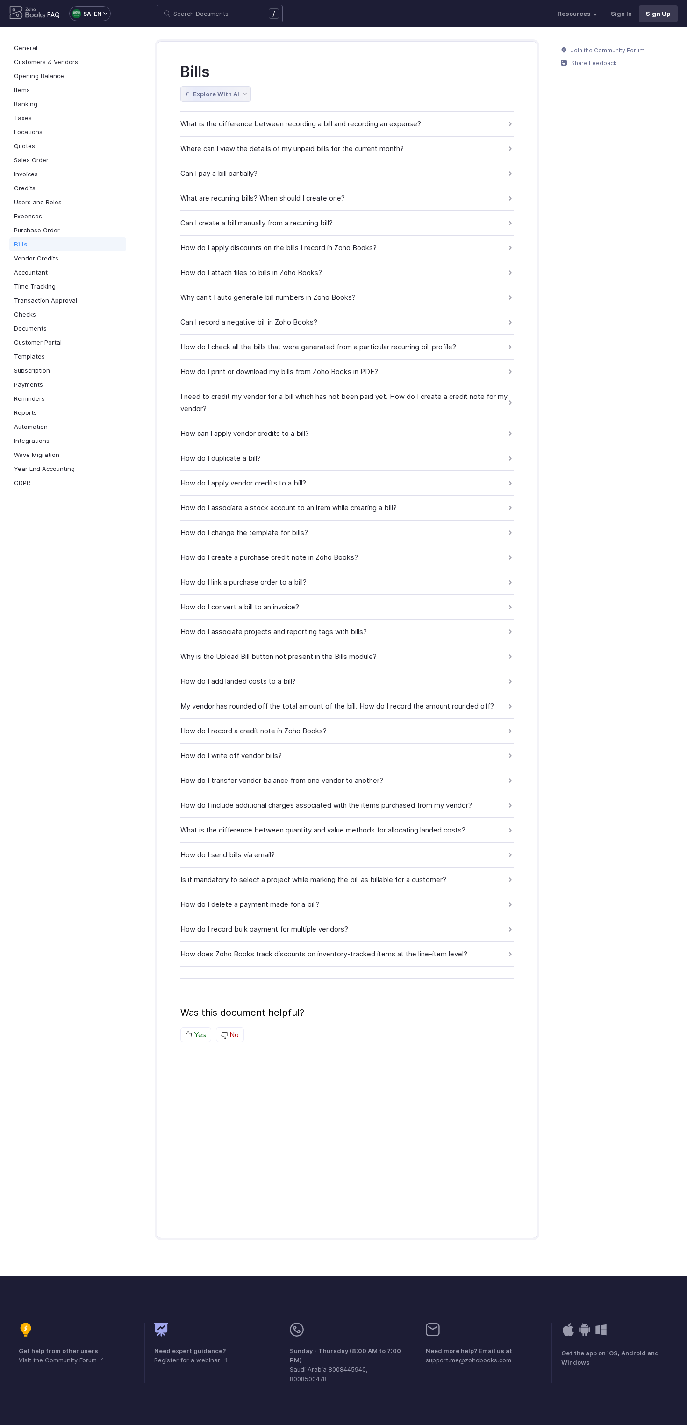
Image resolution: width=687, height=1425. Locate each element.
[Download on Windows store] (601, 1334)
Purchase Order (37, 230)
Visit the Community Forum (59, 1360)
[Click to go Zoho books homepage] (27, 13)
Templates (29, 356)
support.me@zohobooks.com (468, 1360)
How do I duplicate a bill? (220, 458)
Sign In (621, 13)
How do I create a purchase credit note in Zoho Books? (269, 557)
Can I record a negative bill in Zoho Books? (248, 322)
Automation (31, 426)
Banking (25, 104)
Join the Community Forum (607, 50)
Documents (30, 328)
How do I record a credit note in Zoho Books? (253, 730)
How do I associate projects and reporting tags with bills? (273, 631)
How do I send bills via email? (227, 854)
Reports (25, 412)
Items (22, 90)
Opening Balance (39, 76)
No (233, 1034)
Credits (25, 188)
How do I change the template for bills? (244, 532)
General (25, 47)
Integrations (32, 440)
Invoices (26, 174)
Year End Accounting (44, 468)
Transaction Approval (45, 300)
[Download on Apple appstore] (585, 1334)
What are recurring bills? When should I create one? (262, 198)
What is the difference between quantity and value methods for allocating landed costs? (322, 829)
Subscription (32, 370)
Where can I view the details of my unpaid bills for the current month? (292, 148)
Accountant (31, 272)
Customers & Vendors (46, 61)
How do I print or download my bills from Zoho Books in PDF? (279, 371)
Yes (199, 1034)
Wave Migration (36, 454)
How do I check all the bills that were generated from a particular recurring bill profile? (318, 346)
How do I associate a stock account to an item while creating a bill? (288, 507)
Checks (25, 314)
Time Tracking (35, 286)
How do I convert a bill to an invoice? (239, 606)
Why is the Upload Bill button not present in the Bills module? (278, 656)
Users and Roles (38, 202)
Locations (28, 132)
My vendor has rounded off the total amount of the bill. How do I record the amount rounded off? (337, 706)
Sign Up (658, 13)
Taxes (23, 118)
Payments (28, 384)
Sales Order (31, 160)
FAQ (53, 15)
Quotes (24, 146)
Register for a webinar (188, 1360)
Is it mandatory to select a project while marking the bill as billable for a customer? (313, 879)
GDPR (22, 482)
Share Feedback (593, 62)
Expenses (28, 216)
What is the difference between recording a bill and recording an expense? (300, 123)
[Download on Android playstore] (568, 1334)
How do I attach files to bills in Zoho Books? (251, 272)
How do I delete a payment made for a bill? (250, 904)
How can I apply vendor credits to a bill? (244, 433)
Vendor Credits (36, 258)
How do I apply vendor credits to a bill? (243, 482)
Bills (21, 244)
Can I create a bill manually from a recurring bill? (256, 222)
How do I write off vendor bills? (231, 755)
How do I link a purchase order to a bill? (243, 582)
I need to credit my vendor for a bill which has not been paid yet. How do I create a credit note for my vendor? (344, 402)
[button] (85, 13)
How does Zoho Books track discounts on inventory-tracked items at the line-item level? (323, 953)
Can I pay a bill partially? (219, 173)
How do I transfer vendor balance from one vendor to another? (281, 780)
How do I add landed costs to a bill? (238, 681)
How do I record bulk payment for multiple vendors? (264, 929)
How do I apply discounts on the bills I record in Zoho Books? (278, 247)
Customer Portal (38, 342)
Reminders (29, 398)
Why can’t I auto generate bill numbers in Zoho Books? (268, 297)
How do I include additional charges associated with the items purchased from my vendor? (326, 805)
